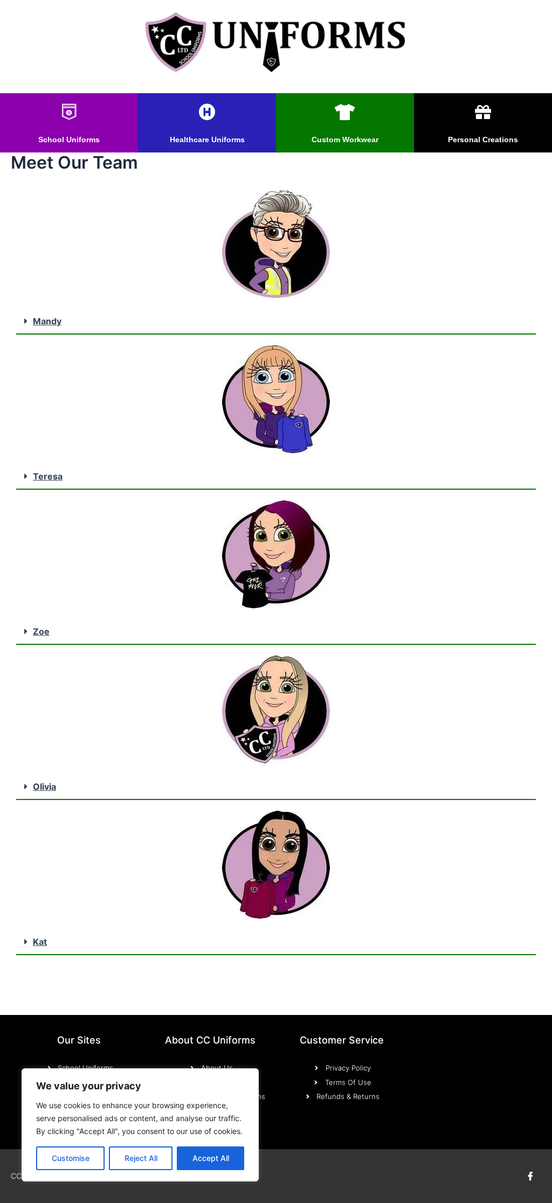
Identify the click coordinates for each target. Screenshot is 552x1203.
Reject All (141, 1158)
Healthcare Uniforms (207, 139)
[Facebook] (530, 1176)
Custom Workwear (345, 139)
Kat (40, 941)
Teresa (48, 476)
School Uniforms (69, 139)
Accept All (210, 1158)
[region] (140, 1124)
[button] (276, 322)
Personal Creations (483, 139)
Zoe (41, 631)
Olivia (44, 786)
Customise (70, 1158)
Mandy (47, 321)
